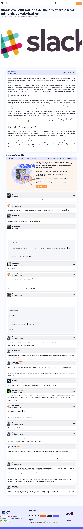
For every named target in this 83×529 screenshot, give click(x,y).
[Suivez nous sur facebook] (35, 516)
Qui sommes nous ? (33, 513)
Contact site (52, 513)
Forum (58, 513)
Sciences (20, 518)
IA (19, 516)
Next (12, 518)
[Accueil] (5, 3)
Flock (11, 516)
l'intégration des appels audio (16, 91)
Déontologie (31, 522)
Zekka (14, 463)
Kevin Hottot (12, 71)
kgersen (14, 380)
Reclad (14, 294)
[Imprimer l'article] (73, 72)
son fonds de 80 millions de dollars (59, 139)
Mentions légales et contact (61, 527)
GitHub (50, 515)
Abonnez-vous (41, 186)
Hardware (16, 516)
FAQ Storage (49, 522)
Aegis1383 (15, 215)
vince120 (15, 362)
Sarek (14, 446)
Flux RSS (44, 515)
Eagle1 (14, 422)
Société (7, 520)
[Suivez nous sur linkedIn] (38, 516)
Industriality (16, 195)
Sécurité (3, 520)
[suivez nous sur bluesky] (30, 516)
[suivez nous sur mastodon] (33, 516)
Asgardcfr (15, 263)
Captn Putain (16, 350)
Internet (3, 518)
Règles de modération (40, 522)
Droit (2, 516)
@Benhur (20, 395)
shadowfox (15, 205)
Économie (7, 516)
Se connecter (70, 158)
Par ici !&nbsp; (16, 357)
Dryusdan (15, 390)
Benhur (14, 337)
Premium (79, 3)
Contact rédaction (43, 513)
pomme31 (15, 486)
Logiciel (7, 518)
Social (15, 518)
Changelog (55, 522)
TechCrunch (64, 111)
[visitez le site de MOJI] (69, 515)
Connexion (71, 3)
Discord (56, 515)
